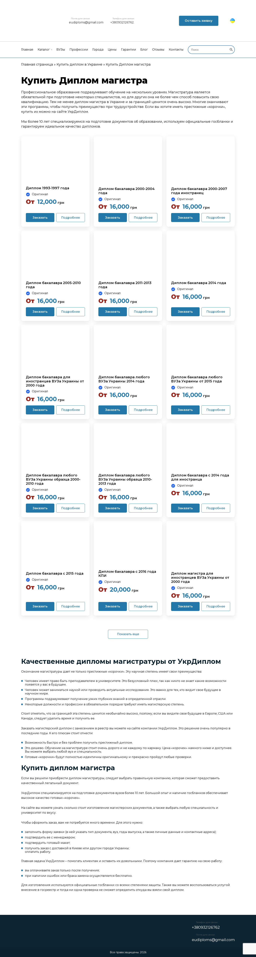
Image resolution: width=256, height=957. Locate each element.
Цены (112, 49)
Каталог (44, 49)
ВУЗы (60, 49)
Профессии (79, 49)
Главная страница (37, 64)
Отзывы (158, 49)
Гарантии (128, 49)
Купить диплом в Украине (79, 64)
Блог (144, 49)
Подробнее (70, 217)
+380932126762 (122, 22)
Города (97, 49)
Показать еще (128, 634)
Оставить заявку (198, 20)
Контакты (176, 49)
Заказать (40, 217)
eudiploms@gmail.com (86, 22)
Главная (27, 49)
